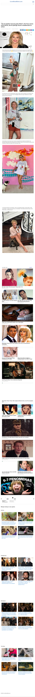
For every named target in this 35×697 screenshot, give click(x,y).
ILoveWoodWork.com (16, 1)
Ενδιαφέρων (3, 600)
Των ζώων (3, 646)
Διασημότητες (3, 555)
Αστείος (2, 510)
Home (2, 22)
